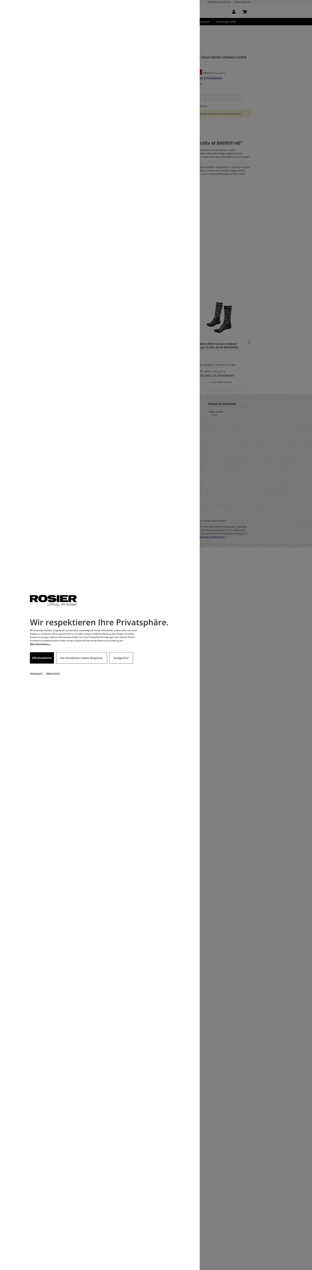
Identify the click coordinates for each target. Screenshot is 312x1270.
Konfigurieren (121, 657)
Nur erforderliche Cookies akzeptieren (81, 657)
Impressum (36, 673)
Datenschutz (53, 673)
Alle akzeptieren (42, 658)
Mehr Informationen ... (40, 644)
